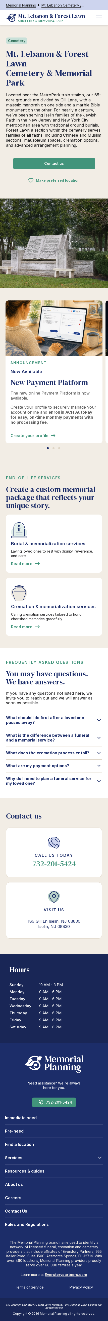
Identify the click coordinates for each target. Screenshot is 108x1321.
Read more (21, 563)
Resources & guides (24, 1171)
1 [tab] (48, 448)
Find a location (19, 1144)
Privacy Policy (81, 1287)
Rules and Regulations (27, 1224)
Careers (13, 1197)
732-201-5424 (59, 1102)
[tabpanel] (54, 371)
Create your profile (29, 435)
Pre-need (14, 1131)
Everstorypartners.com (66, 1274)
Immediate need (21, 1117)
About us (14, 1184)
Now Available (26, 371)
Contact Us (16, 1211)
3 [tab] (59, 448)
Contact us (54, 163)
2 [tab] (53, 448)
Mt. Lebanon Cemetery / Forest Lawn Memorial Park (63, 5)
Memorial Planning (21, 5)
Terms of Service (29, 1287)
